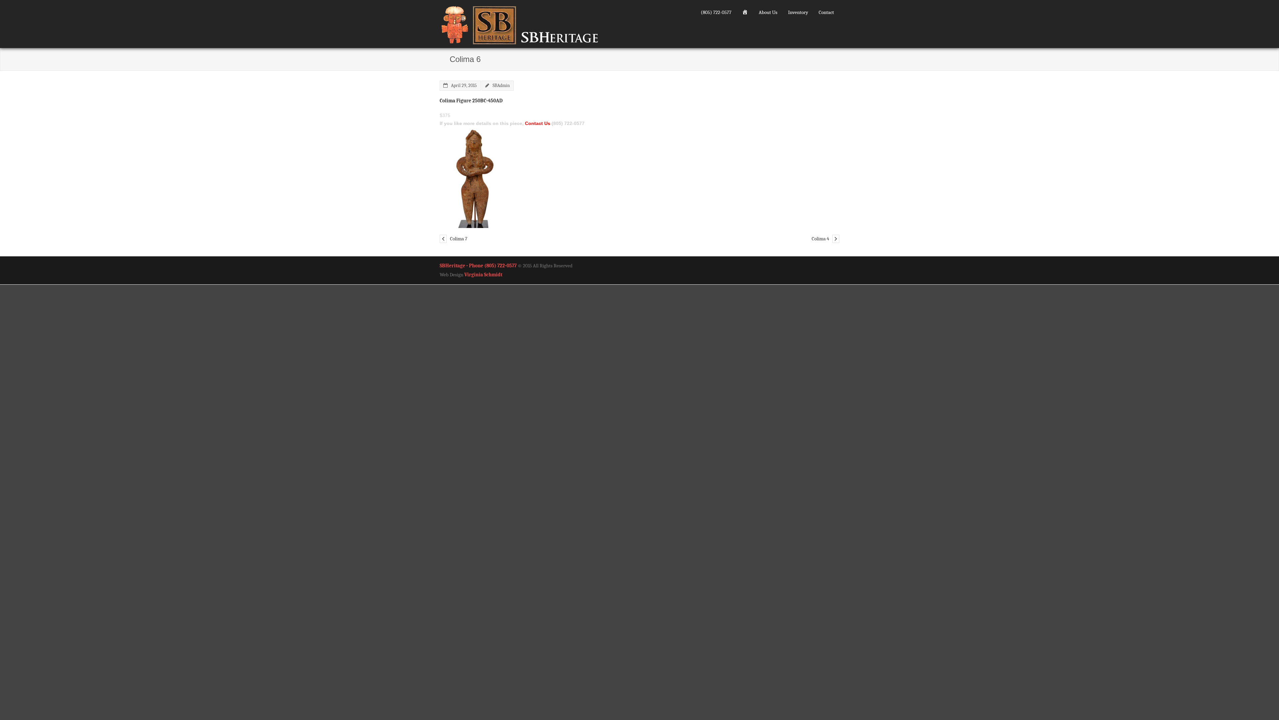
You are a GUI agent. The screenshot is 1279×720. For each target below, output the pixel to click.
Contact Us (537, 123)
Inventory (798, 12)
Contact (826, 12)
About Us (768, 12)
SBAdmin (501, 85)
